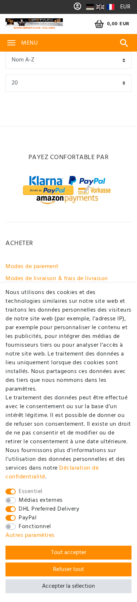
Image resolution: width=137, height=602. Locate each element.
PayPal (28, 517)
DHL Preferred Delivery (49, 509)
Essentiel (31, 491)
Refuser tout (68, 569)
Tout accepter (68, 552)
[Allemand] (90, 7)
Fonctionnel (35, 526)
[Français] (110, 7)
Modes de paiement (32, 266)
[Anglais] (100, 7)
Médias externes (41, 500)
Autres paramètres (30, 535)
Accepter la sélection (68, 586)
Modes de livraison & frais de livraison (56, 278)
